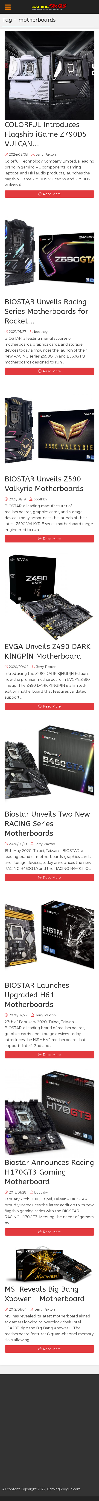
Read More (52, 194)
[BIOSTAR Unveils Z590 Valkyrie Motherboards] (49, 429)
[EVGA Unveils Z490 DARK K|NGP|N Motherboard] (49, 597)
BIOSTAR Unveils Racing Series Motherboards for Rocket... (46, 311)
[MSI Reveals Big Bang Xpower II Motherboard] (49, 1265)
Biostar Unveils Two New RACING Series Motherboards (47, 824)
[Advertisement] (49, 1428)
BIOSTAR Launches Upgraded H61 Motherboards (37, 995)
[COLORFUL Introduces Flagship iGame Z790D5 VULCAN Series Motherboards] (49, 75)
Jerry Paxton (46, 154)
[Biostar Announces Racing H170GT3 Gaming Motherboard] (49, 1113)
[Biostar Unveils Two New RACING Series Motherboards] (49, 764)
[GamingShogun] (49, 6)
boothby (41, 332)
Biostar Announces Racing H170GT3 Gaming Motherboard (49, 1172)
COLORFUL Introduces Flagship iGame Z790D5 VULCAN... (46, 134)
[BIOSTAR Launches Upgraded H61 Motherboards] (49, 936)
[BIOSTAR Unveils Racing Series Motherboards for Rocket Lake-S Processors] (49, 252)
